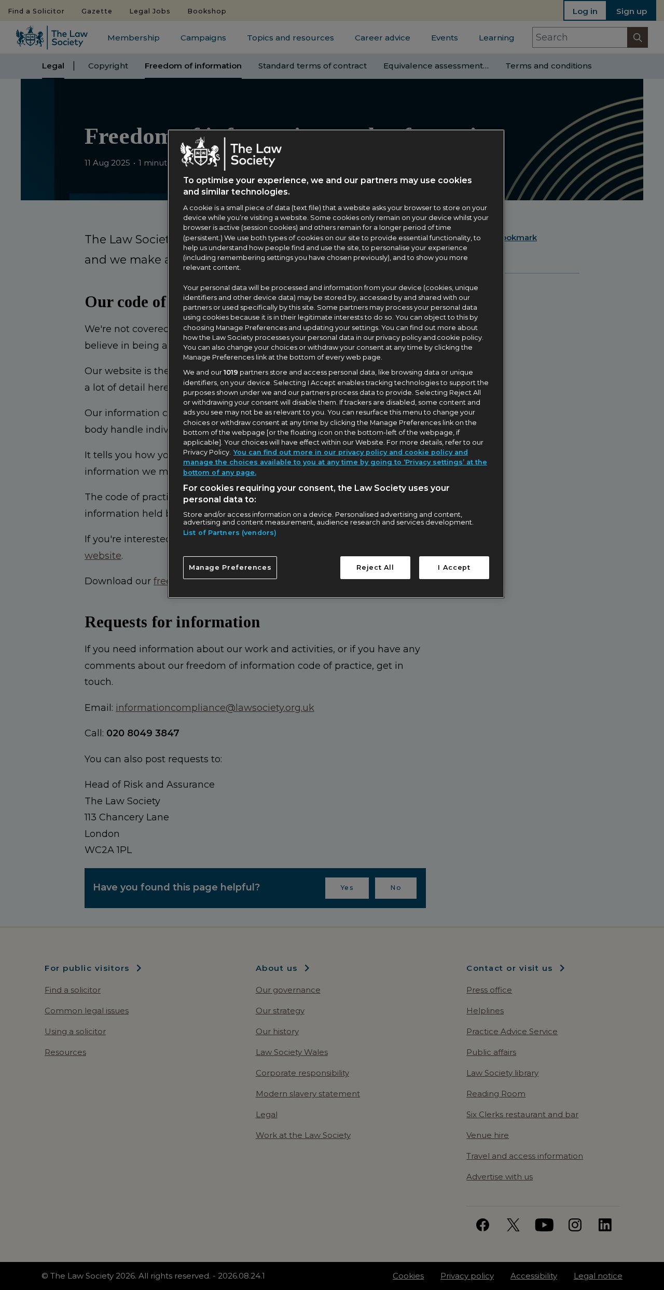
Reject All (375, 567)
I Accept (454, 567)
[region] (336, 363)
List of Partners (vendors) (229, 533)
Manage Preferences (230, 567)
